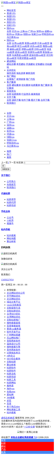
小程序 (10, 220)
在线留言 (11, 184)
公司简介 (11, 181)
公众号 (10, 217)
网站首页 (11, 10)
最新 (9, 157)
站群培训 (11, 205)
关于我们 (5, 175)
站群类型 (11, 199)
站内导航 (5, 229)
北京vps (10, 116)
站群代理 (11, 202)
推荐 (9, 151)
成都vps (10, 128)
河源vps (10, 134)
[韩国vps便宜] (27, 2)
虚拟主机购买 (8, 418)
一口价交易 (29, 427)
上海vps (10, 119)
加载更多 (6, 169)
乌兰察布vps (13, 146)
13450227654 (7, 279)
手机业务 (5, 211)
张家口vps (12, 140)
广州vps (10, 122)
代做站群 (5, 193)
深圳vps (10, 125)
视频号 (10, 223)
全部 (9, 31)
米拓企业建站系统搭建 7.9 (24, 437)
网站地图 (11, 238)
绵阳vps (10, 137)
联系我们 (11, 187)
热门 (9, 154)
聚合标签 (11, 241)
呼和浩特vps (13, 143)
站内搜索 (11, 235)
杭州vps (10, 131)
